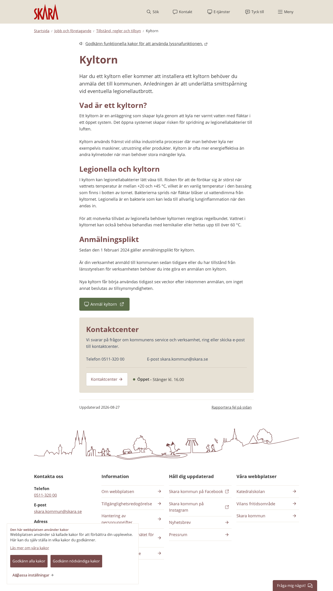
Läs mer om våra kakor (29, 547)
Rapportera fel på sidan (232, 407)
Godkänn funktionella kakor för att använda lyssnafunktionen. (141, 44)
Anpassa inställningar (30, 575)
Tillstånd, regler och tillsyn (118, 30)
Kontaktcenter (104, 379)
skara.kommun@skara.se (58, 511)
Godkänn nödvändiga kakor (76, 561)
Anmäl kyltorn (110, 305)
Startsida (41, 30)
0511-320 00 (45, 495)
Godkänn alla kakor (28, 561)
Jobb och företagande (72, 30)
